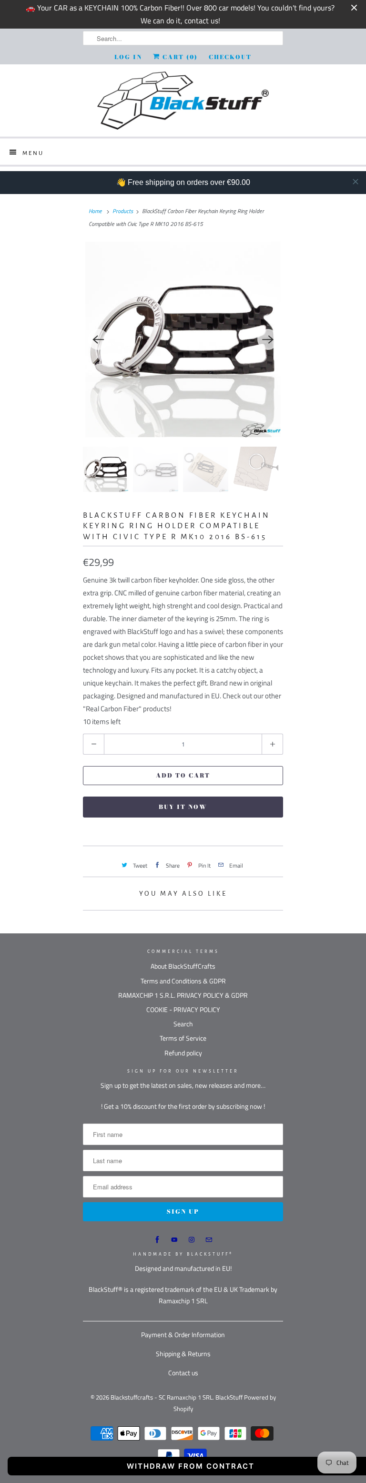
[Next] (267, 339)
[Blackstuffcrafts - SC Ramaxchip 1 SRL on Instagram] (191, 1240)
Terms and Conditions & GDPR (183, 981)
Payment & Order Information (183, 1335)
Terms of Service (183, 1038)
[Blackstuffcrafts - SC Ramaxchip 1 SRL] (183, 101)
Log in (128, 56)
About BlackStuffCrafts (183, 966)
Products (122, 210)
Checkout (230, 56)
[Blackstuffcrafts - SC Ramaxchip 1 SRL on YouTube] (174, 1240)
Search (183, 1024)
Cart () (179, 56)
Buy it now (183, 806)
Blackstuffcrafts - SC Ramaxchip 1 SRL (162, 1397)
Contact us (183, 1373)
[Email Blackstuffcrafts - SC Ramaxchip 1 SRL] (209, 1240)
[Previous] (98, 339)
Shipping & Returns (183, 1354)
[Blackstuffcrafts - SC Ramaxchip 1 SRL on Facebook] (157, 1240)
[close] (355, 181)
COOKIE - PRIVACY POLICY (183, 1009)
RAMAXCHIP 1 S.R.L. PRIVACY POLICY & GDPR (183, 995)
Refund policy (183, 1053)
